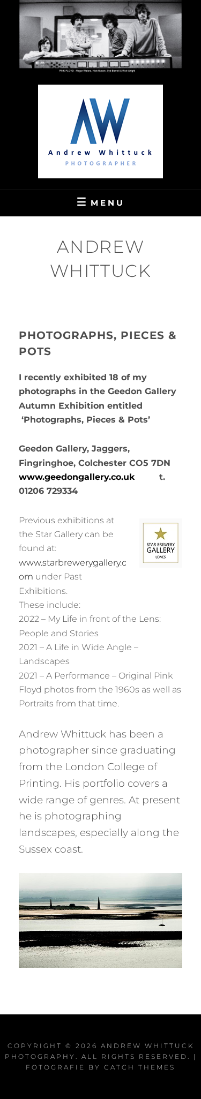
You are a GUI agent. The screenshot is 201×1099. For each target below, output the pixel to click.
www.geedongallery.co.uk (77, 477)
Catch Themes (139, 1067)
